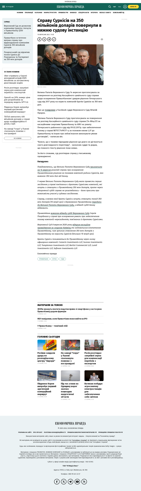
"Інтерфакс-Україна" (79, 440)
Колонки (38, 13)
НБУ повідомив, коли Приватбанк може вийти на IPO (62, 319)
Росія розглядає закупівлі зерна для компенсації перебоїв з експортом (93, 358)
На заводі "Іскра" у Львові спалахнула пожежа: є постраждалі (70, 358)
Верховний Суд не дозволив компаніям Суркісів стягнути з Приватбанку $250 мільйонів (17, 29)
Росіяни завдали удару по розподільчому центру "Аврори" (46, 357)
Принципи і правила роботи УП (110, 432)
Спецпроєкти (83, 13)
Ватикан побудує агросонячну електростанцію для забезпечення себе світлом (93, 390)
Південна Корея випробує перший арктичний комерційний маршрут (46, 389)
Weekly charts (105, 13)
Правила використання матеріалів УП (82, 432)
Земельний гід (118, 13)
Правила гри (63, 13)
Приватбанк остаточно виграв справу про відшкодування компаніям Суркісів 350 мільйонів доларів (16, 43)
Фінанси (73, 13)
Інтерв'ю (94, 13)
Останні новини (11, 72)
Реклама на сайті (25, 432)
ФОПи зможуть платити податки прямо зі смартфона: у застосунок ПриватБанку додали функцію (69, 310)
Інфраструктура (50, 13)
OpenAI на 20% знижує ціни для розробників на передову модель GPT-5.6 (17, 99)
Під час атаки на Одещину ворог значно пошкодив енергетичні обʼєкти (69, 390)
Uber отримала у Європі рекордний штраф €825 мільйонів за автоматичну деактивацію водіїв (16, 79)
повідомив (50, 110)
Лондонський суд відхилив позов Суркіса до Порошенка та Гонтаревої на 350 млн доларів (17, 56)
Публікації (29, 13)
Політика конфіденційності (55, 432)
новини (20, 13)
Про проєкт (37, 432)
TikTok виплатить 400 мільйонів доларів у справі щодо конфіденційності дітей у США (17, 120)
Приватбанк (43, 259)
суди (62, 259)
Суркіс (54, 259)
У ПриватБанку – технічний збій (52, 326)
